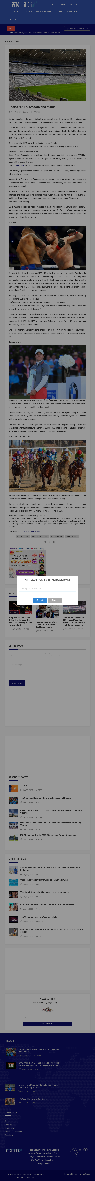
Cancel (55, 600)
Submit (39, 600)
